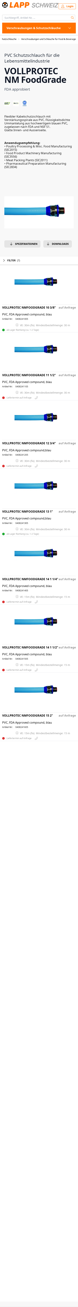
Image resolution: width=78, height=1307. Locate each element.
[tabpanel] (39, 212)
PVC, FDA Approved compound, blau (27, 314)
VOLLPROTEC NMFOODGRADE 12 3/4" (29, 443)
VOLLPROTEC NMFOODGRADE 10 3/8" (29, 307)
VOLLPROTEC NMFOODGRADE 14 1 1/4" (30, 579)
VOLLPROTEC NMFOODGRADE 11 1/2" (29, 375)
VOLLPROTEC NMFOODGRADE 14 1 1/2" (30, 647)
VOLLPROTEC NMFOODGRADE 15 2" (27, 715)
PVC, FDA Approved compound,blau (26, 450)
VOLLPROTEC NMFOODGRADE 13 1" (27, 511)
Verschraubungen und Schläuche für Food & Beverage (48, 39)
